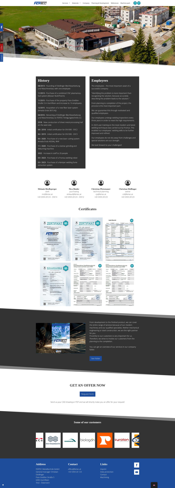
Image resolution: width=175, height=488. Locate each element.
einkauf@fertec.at (74, 194)
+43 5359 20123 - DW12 (74, 197)
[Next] (136, 440)
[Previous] (39, 440)
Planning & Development (100, 3)
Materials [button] (75, 3)
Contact (103, 474)
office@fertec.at (74, 469)
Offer (1, 47)
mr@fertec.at (47, 194)
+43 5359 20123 (101, 197)
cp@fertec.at (101, 194)
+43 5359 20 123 (75, 472)
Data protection (106, 472)
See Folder (95, 358)
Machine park (125, 3)
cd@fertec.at (128, 194)
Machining (104, 477)
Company (86, 3)
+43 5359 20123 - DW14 (47, 197)
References (114, 3)
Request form (87, 394)
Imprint (103, 469)
